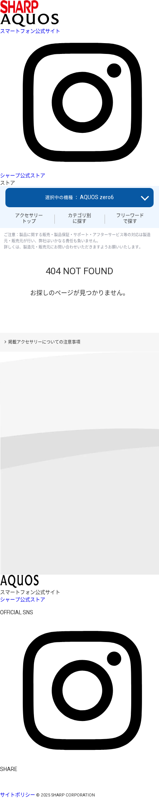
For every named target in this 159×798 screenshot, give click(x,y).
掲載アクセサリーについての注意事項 (44, 342)
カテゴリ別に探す (79, 218)
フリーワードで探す (130, 218)
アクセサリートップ (29, 218)
